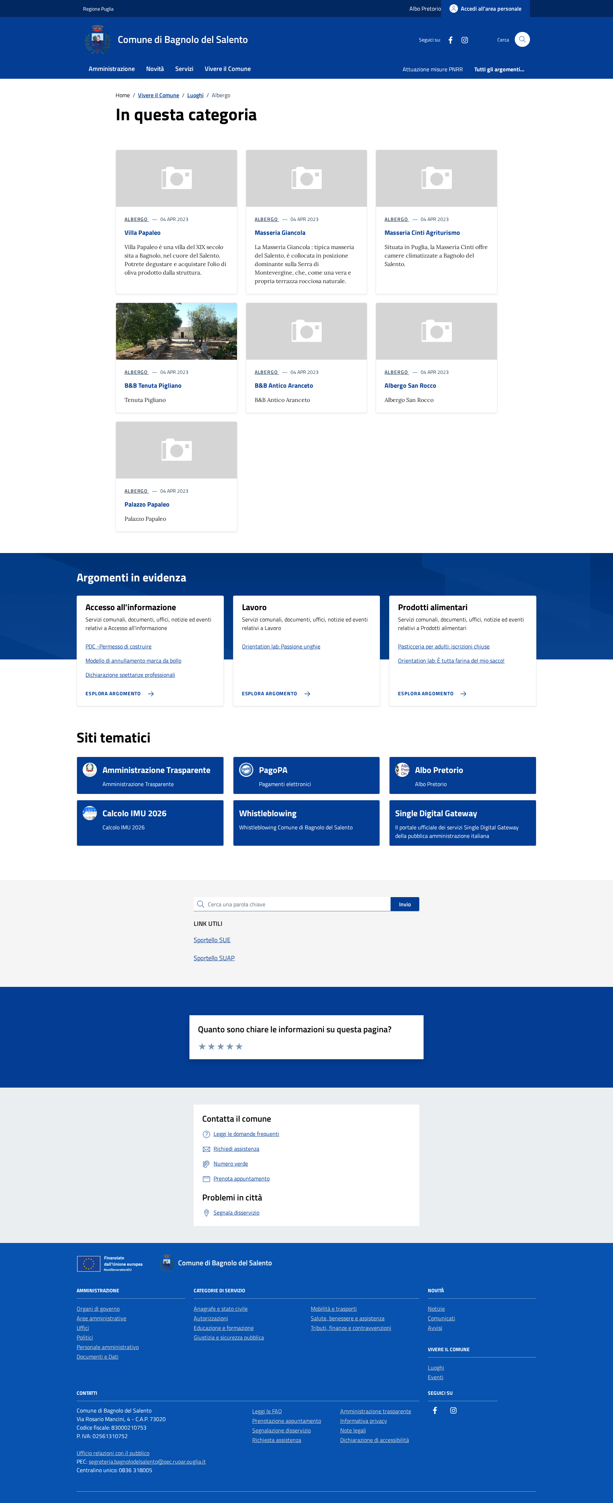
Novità (155, 68)
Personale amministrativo (108, 1347)
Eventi (435, 1377)
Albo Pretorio (425, 8)
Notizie (436, 1308)
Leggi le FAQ (267, 1411)
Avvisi (435, 1328)
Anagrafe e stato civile (221, 1308)
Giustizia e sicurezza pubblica (229, 1337)
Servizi (184, 68)
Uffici (83, 1328)
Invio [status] (405, 904)
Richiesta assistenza (276, 1440)
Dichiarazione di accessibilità (374, 1440)
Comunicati (441, 1318)
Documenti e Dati (97, 1356)
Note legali (353, 1430)
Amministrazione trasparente (375, 1411)
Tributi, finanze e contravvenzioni (351, 1328)
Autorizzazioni (211, 1318)
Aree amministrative (101, 1318)
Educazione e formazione (224, 1328)
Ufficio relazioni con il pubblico (113, 1453)
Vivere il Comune (228, 68)
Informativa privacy (363, 1420)
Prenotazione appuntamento (286, 1420)
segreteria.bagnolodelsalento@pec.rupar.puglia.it (147, 1461)
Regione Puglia (98, 8)
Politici (85, 1337)
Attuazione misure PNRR (433, 69)
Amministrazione (112, 68)
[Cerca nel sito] (522, 39)
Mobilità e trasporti (334, 1308)
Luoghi (436, 1367)
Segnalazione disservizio (281, 1430)
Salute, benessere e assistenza (348, 1318)
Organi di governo (98, 1308)
